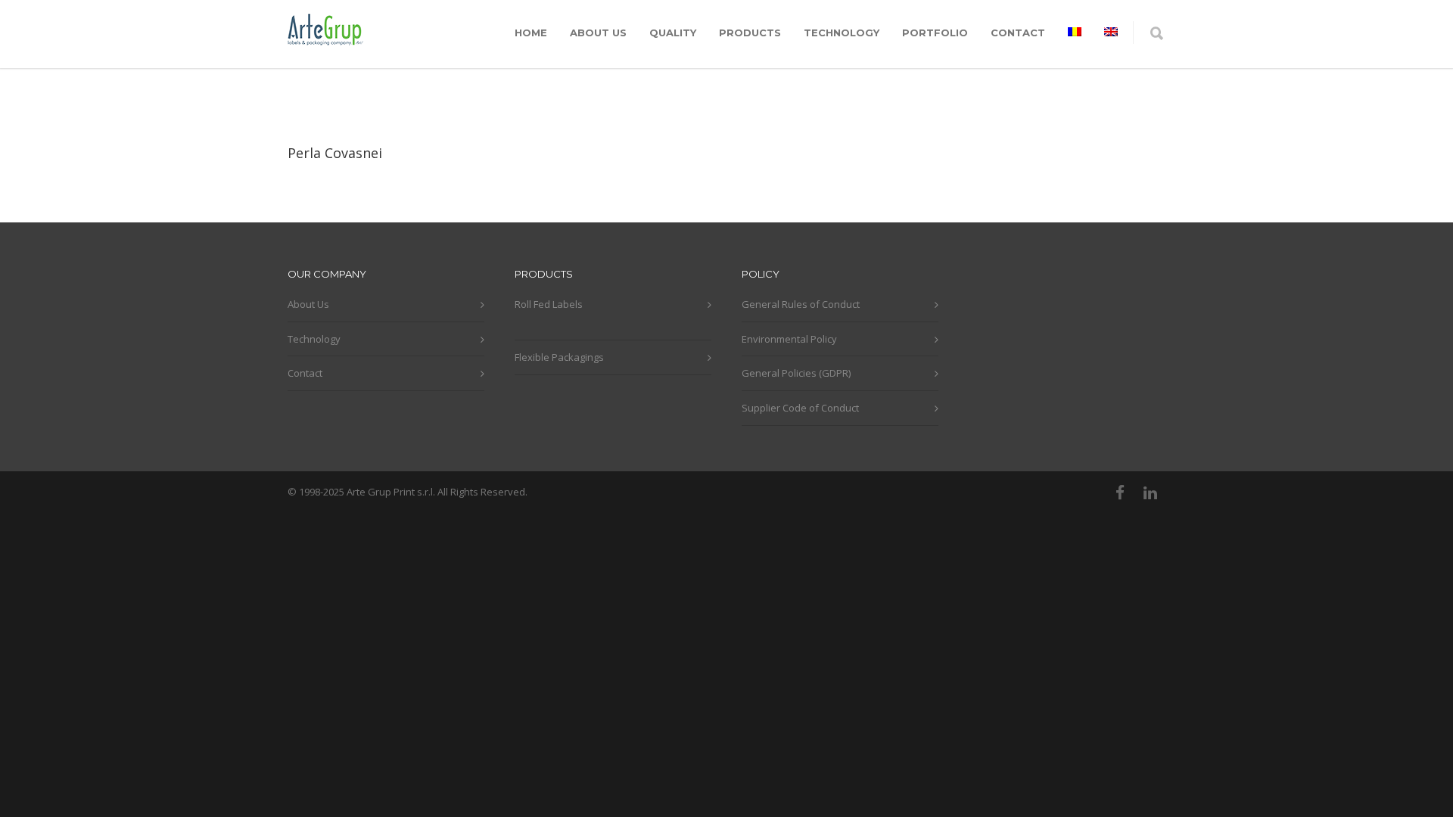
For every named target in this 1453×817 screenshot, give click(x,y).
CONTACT (1018, 32)
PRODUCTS (750, 32)
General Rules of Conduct (801, 304)
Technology (314, 339)
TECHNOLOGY (841, 32)
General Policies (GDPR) (796, 373)
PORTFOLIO (935, 32)
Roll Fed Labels (549, 304)
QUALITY (672, 32)
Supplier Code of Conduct (800, 408)
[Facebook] (1120, 492)
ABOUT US (598, 32)
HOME (531, 32)
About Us (308, 304)
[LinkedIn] (1150, 492)
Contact (305, 373)
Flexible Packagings (559, 357)
